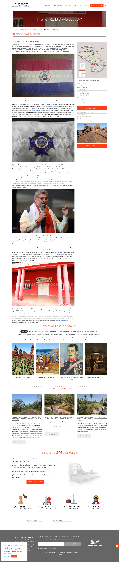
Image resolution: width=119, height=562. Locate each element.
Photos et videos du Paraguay (85, 112)
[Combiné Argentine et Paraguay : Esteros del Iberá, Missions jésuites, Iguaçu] (92, 404)
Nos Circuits (58, 5)
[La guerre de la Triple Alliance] (47, 359)
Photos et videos (70, 5)
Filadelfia (81, 85)
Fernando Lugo (58, 252)
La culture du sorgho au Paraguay (23, 377)
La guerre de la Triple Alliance (47, 377)
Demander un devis (92, 145)
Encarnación (82, 104)
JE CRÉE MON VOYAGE (35, 482)
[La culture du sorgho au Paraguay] (23, 359)
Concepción (82, 89)
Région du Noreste (82, 87)
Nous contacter (61, 552)
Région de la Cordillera (83, 95)
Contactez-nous (96, 5)
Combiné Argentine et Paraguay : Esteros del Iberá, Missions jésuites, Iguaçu (92, 418)
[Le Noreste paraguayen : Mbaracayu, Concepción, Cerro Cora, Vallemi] (59, 404)
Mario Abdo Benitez (60, 320)
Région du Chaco (81, 83)
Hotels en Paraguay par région (85, 121)
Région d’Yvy (80, 102)
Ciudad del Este (83, 100)
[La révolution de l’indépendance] (96, 359)
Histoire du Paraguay (59, 19)
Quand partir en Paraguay (84, 118)
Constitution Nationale (51, 106)
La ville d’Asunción (84, 93)
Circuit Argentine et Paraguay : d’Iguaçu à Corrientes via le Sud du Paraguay (27, 418)
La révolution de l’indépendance (95, 377)
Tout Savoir (28, 29)
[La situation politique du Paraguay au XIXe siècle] (71, 359)
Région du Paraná (81, 97)
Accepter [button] (14, 556)
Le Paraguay (47, 5)
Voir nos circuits (92, 108)
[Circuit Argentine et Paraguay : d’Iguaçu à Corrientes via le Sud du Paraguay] (27, 404)
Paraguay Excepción (18, 29)
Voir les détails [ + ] (19, 442)
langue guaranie (36, 110)
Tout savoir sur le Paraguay (84, 116)
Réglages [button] (7, 556)
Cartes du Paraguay (82, 114)
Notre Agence (82, 5)
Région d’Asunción (82, 91)
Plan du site (45, 552)
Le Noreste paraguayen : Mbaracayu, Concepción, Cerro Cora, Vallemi (59, 418)
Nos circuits (52, 552)
